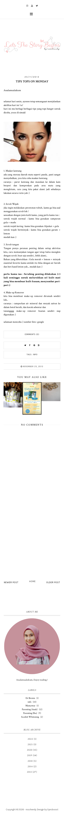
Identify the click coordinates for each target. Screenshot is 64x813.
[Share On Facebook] (30, 345)
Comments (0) (32, 334)
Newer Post (11, 582)
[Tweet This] (25, 345)
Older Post (53, 582)
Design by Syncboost (47, 809)
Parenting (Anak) (30, 709)
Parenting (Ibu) (30, 713)
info (35, 354)
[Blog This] (38, 345)
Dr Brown (30, 698)
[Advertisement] (32, 543)
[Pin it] (34, 345)
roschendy (31, 809)
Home (32, 581)
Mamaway (30, 705)
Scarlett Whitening (30, 716)
